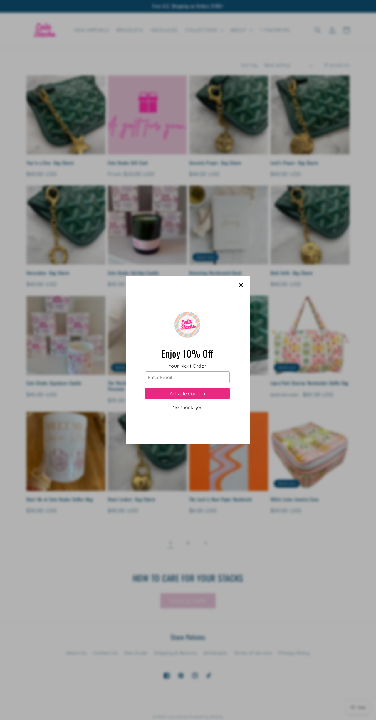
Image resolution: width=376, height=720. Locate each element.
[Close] (241, 285)
